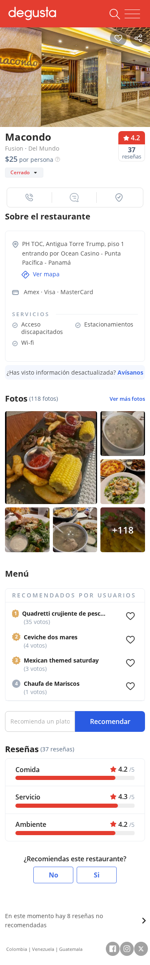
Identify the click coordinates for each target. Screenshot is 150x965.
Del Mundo (43, 148)
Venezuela (43, 949)
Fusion (14, 148)
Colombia (16, 949)
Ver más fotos (127, 398)
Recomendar (110, 721)
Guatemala (70, 949)
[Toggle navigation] (132, 14)
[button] (29, 197)
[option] (75, 75)
